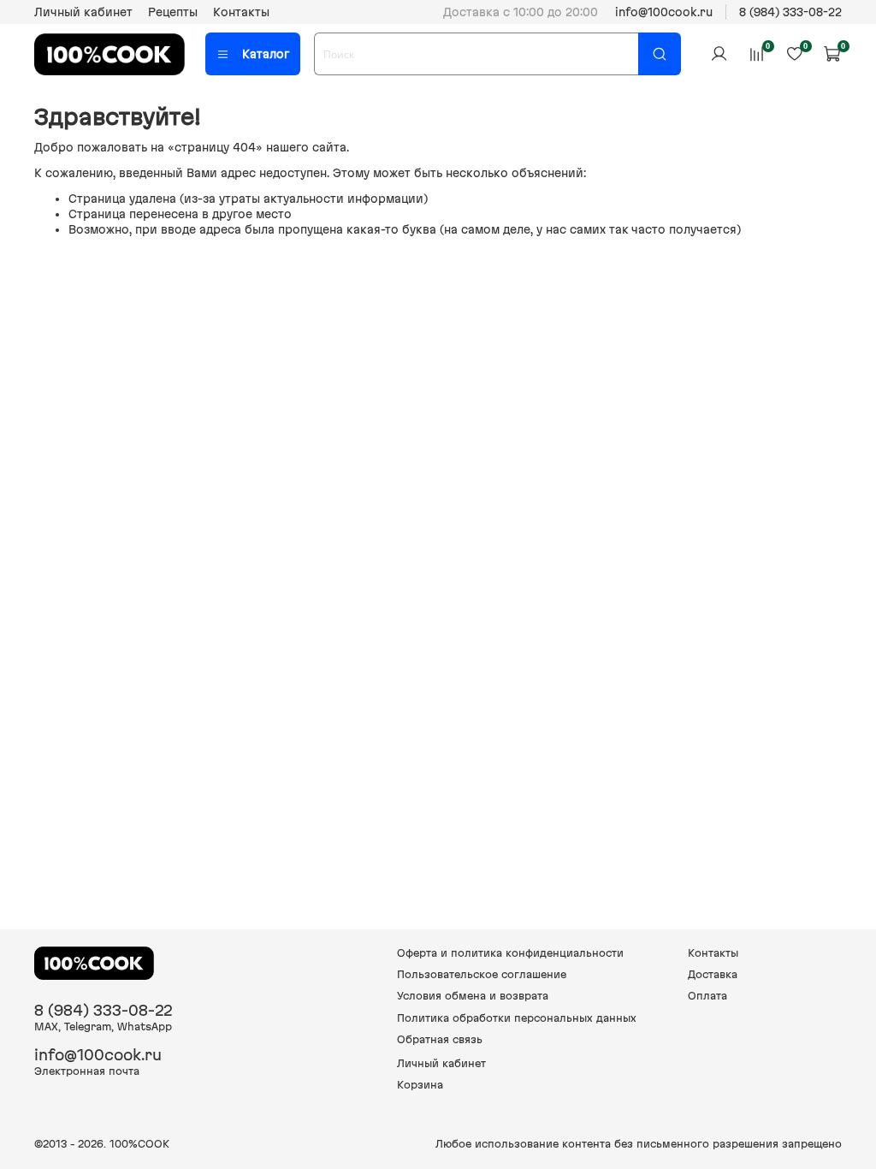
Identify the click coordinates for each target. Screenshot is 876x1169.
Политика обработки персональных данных (516, 1018)
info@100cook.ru (664, 12)
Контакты (241, 12)
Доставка (712, 974)
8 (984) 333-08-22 (790, 12)
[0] (756, 54)
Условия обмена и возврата (472, 995)
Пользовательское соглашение (481, 974)
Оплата (707, 995)
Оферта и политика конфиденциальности (510, 952)
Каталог (265, 54)
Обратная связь (439, 1039)
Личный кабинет (83, 12)
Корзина (420, 1084)
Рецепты (173, 12)
